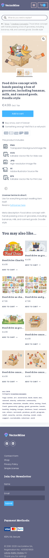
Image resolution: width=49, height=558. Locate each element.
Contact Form (11, 455)
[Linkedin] (13, 443)
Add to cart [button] (8, 270)
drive (31, 403)
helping (13, 409)
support (5, 418)
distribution (7, 403)
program (40, 412)
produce (26, 412)
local (35, 409)
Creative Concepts (18, 394)
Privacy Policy (11, 464)
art (15, 398)
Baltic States (17, 552)
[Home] (2, 24)
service (19, 415)
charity (13, 400)
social (33, 415)
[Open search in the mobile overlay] (24, 18)
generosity (12, 406)
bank (35, 398)
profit (33, 412)
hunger (21, 409)
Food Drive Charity (13, 260)
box (40, 398)
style (39, 415)
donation (17, 403)
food (44, 403)
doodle (25, 403)
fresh (4, 406)
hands (42, 406)
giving (21, 406)
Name (7, 484)
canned (5, 400)
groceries (34, 406)
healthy (5, 409)
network (42, 409)
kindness (28, 409)
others (9, 412)
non (3, 412)
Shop (7, 460)
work (33, 418)
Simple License (11, 468)
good (27, 406)
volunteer (25, 418)
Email (6, 493)
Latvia (7, 552)
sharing (26, 415)
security (11, 415)
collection (21, 400)
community (31, 400)
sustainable (15, 418)
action (10, 398)
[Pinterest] (7, 443)
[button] (43, 38)
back (30, 398)
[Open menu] (33, 5)
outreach (17, 412)
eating (38, 403)
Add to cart (18, 113)
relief (4, 415)
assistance (22, 398)
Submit (8, 503)
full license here (17, 205)
